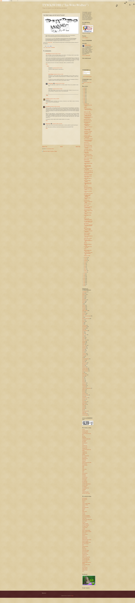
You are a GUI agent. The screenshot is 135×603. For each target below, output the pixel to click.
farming (83, 381)
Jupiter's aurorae (86, 205)
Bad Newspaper (84, 498)
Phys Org (83, 547)
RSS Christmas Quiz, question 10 (87, 122)
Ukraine (83, 380)
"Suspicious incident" (87, 135)
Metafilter (83, 454)
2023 (84, 92)
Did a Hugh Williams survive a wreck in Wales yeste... (88, 221)
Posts (84, 71)
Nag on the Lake (84, 538)
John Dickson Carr (85, 397)
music (83, 352)
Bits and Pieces (84, 499)
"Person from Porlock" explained (87, 181)
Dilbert (83, 510)
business (83, 314)
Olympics (83, 373)
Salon (83, 467)
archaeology (84, 348)
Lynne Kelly (48, 106)
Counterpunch (84, 440)
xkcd (83, 571)
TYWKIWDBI (53, 47)
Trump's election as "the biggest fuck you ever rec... (87, 183)
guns (83, 377)
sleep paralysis (84, 401)
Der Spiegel (84, 441)
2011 (84, 279)
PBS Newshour (84, 463)
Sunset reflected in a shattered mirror (87, 161)
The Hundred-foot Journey (88, 145)
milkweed (83, 408)
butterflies (83, 342)
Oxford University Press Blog (86, 462)
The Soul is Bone (85, 485)
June (85, 264)
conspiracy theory (85, 368)
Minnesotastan (50, 83)
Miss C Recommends (85, 455)
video (83, 298)
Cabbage (85, 107)
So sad (85, 217)
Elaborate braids (86, 159)
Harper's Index (84, 404)
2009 (84, 282)
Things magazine (84, 568)
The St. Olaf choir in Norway (88, 138)
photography (84, 299)
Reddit (83, 466)
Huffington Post (84, 448)
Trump (83, 356)
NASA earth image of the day (86, 539)
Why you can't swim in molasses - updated (87, 229)
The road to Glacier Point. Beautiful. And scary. (88, 115)
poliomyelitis (84, 393)
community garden (85, 415)
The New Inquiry (84, 482)
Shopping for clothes (87, 255)
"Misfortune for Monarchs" (88, 187)
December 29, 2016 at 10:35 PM (55, 106)
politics (83, 302)
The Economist (84, 478)
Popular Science (84, 465)
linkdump (83, 350)
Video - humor (84, 345)
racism (83, 400)
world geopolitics (84, 330)
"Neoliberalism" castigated (88, 131)
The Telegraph (84, 486)
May (85, 266)
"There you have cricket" (87, 209)
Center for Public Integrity (86, 503)
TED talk (83, 392)
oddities (83, 344)
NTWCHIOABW (84, 413)
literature (83, 321)
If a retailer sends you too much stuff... (88, 247)
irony (83, 372)
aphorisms (83, 389)
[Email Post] (45, 46)
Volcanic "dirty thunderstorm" (86, 152)
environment (84, 325)
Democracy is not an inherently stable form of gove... (88, 240)
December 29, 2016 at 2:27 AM (58, 74)
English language (84, 310)
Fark (83, 444)
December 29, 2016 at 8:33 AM (59, 83)
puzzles (83, 365)
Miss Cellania (84, 457)
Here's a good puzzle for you (88, 150)
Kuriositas (83, 522)
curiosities (83, 309)
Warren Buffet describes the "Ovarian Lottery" (88, 117)
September (86, 260)
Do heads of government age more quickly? (88, 173)
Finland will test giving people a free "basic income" (87, 166)
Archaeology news (85, 432)
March (85, 269)
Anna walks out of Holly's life (88, 170)
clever (47, 47)
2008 (84, 284)
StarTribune (84, 474)
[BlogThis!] (48, 46)
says (49, 100)
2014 (84, 275)
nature (83, 293)
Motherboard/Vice (85, 458)
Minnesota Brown (85, 534)
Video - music (84, 334)
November (85, 257)
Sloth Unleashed (84, 473)
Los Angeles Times (85, 526)
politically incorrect (85, 369)
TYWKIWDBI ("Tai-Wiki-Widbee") (65, 5)
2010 (84, 281)
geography (83, 346)
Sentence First (84, 555)
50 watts (83, 429)
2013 (84, 276)
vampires (83, 412)
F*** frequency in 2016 (87, 113)
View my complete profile (86, 55)
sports (83, 333)
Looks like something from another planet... (88, 137)
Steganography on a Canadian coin (87, 125)
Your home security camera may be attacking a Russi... (88, 253)
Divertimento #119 (86, 200)
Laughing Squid (84, 453)
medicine (83, 305)
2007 (84, 285)
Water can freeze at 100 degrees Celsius (87, 250)
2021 (84, 95)
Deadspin (83, 508)
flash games (84, 364)
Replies (48, 66)
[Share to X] (49, 46)
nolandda (47, 98)
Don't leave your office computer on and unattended (87, 196)
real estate (83, 360)
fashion (83, 338)
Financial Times (84, 445)
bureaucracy (84, 366)
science (49, 47)
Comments (85, 73)
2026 (84, 88)
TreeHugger (84, 489)
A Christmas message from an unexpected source (88, 140)
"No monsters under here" (88, 120)
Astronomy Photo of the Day (86, 433)
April (85, 267)
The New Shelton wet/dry (86, 564)
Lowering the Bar (84, 527)
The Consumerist (84, 477)
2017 (84, 101)
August (85, 261)
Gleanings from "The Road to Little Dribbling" (88, 207)
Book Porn (83, 500)
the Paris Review (84, 567)
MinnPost (83, 535)
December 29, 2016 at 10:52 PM (57, 123)
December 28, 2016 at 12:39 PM (54, 98)
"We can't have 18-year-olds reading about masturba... (88, 225)
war (82, 317)
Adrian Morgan (48, 53)
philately (83, 376)
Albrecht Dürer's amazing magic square (88, 176)
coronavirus (84, 353)
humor (83, 295)
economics (84, 313)
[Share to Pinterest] (51, 46)
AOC (83, 409)
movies (83, 349)
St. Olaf (83, 405)
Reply (47, 95)
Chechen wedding (86, 234)
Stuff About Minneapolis (86, 559)
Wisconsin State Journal (86, 493)
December (85, 103)
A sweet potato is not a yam (88, 193)
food (83, 322)
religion (83, 329)
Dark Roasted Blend (85, 507)
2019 (84, 98)
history (83, 297)
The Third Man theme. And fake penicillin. (88, 169)
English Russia (84, 511)
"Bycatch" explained (87, 233)
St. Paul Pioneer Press (85, 558)
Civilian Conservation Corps (86, 388)
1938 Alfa (85, 242)
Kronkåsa (85, 227)
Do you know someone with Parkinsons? (88, 231)
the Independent (84, 481)
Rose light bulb (86, 223)
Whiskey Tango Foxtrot (85, 318)
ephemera (83, 306)
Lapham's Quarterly (85, 523)
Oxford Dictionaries (85, 546)
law (82, 357)
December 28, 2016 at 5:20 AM (55, 53)
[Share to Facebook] (50, 46)
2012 (84, 278)
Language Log (84, 451)
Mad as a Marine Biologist (86, 530)
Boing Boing (84, 437)
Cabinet (83, 502)
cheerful (83, 337)
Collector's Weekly (85, 504)
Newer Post (44, 146)
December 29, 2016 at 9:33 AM (57, 88)
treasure (83, 361)
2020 (84, 96)
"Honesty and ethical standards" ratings (87, 129)
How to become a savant (88, 154)
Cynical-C (83, 506)
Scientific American (85, 554)
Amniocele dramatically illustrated (87, 133)
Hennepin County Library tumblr (87, 519)
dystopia (83, 396)
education (83, 341)
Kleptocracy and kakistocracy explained (88, 219)
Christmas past (86, 142)
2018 (84, 99)
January (85, 272)
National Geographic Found (86, 542)
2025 (84, 89)
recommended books (85, 358)
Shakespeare (84, 385)
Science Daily (84, 469)
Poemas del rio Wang (85, 550)
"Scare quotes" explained (88, 149)
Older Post (78, 146)
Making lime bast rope (87, 119)
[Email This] (47, 46)
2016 (84, 102)
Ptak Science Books (85, 551)
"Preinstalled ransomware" (88, 174)
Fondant (85, 248)
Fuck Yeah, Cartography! (86, 515)
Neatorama (84, 384)
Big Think (83, 436)
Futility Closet (50, 42)
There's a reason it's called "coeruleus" (88, 147)
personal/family (84, 326)
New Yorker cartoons (85, 543)
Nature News (84, 459)
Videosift (83, 490)
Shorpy (83, 470)
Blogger (72, 595)
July (85, 263)
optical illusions (84, 362)
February (85, 270)
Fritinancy (83, 514)
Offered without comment (88, 238)
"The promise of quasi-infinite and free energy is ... (88, 109)
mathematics (84, 354)
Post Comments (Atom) (50, 148)
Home (61, 146)
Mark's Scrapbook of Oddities (86, 531)
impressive (84, 294)
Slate (83, 471)
